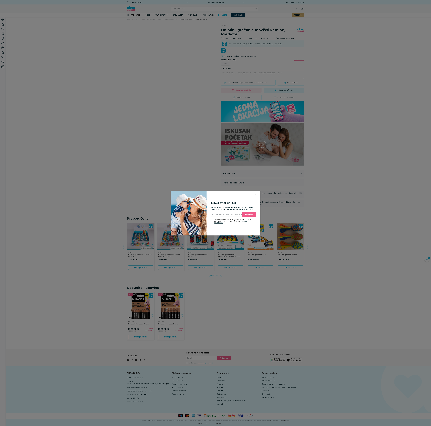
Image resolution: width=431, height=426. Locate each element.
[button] (255, 194)
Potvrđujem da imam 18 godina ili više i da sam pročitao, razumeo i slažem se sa (232, 221)
